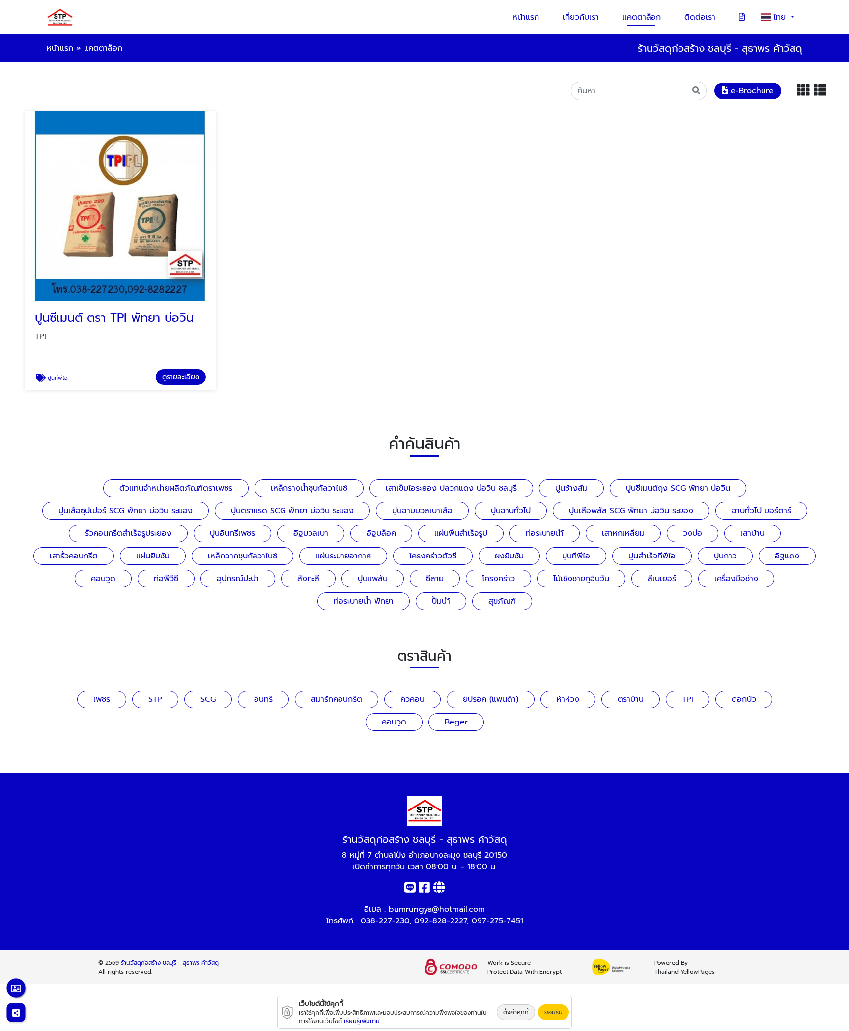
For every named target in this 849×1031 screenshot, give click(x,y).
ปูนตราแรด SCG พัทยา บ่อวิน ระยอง (292, 511)
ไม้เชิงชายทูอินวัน (581, 579)
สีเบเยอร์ (662, 579)
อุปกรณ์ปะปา (238, 579)
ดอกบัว (744, 699)
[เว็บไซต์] (439, 889)
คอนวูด (103, 579)
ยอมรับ (553, 1012)
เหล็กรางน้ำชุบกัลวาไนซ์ (309, 488)
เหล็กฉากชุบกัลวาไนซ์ (242, 556)
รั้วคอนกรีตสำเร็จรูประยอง (128, 533)
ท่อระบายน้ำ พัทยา (364, 601)
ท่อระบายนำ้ (545, 533)
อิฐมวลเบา (310, 533)
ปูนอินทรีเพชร (232, 533)
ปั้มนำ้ (441, 601)
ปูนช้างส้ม (571, 488)
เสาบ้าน (752, 533)
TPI (687, 699)
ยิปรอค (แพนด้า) (490, 699)
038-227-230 (385, 921)
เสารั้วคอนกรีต (74, 556)
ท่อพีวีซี (166, 579)
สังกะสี (308, 579)
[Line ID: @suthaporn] (410, 889)
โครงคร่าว (498, 579)
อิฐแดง (787, 556)
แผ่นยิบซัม (153, 556)
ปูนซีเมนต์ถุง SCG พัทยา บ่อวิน (678, 488)
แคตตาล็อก (642, 17)
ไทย (781, 17)
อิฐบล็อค (381, 533)
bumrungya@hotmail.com (437, 909)
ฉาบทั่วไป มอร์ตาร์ (761, 511)
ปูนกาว (725, 556)
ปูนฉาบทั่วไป (511, 511)
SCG (208, 699)
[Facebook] (424, 889)
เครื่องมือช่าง (736, 579)
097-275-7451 (497, 921)
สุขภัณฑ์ (502, 601)
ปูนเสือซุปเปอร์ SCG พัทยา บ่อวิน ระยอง (125, 511)
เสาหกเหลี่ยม (623, 533)
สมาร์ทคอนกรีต (336, 699)
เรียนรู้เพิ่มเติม (362, 1021)
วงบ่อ (692, 533)
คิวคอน (412, 699)
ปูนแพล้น (373, 579)
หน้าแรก (525, 17)
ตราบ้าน (631, 699)
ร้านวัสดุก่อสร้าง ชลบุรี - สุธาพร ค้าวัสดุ (170, 962)
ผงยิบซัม (509, 556)
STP (155, 699)
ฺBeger (456, 722)
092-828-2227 (440, 921)
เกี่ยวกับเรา (581, 17)
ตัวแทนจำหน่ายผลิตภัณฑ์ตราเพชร (175, 488)
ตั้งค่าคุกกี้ (516, 1012)
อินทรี (263, 699)
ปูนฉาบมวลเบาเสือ (422, 511)
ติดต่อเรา (699, 17)
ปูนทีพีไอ (576, 556)
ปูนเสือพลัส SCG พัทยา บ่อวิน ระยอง (631, 511)
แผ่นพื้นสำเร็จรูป (460, 533)
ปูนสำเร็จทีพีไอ (652, 556)
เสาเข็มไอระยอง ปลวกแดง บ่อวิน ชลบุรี (451, 488)
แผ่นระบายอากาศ (343, 556)
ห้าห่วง (568, 699)
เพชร (101, 699)
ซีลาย (435, 579)
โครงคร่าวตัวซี (432, 556)
